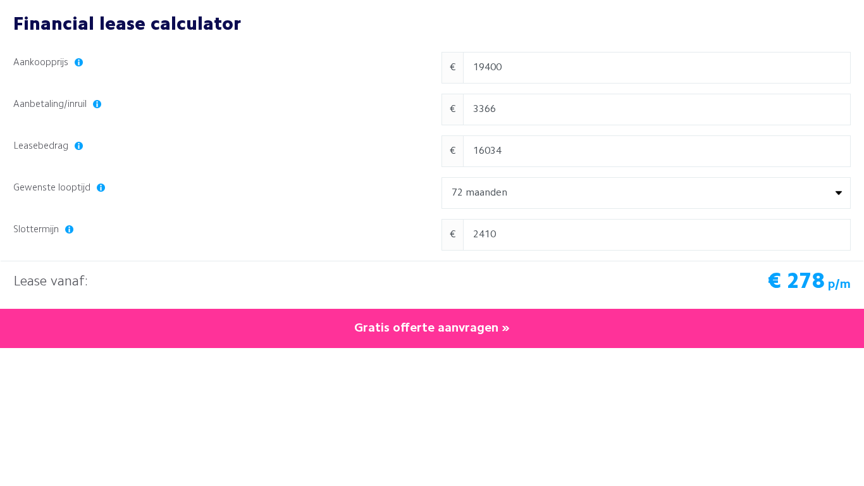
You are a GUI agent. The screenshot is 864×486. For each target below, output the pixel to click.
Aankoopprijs (42, 63)
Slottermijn (37, 230)
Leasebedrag (42, 146)
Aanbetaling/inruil (51, 104)
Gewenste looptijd (53, 188)
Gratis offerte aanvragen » (432, 328)
